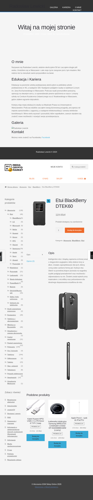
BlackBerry (36, 187)
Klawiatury (14, 268)
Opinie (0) (30, 261)
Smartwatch (11, 377)
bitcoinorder (12, 406)
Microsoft (16, 226)
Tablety (10, 362)
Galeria (54, 7)
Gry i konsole (12, 351)
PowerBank (14, 283)
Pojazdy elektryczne (15, 374)
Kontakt (77, 10)
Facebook (46, 137)
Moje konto (57, 167)
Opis (28, 255)
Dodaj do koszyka (74, 230)
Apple (14, 252)
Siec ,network (12, 366)
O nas (45, 179)
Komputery (11, 315)
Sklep (59, 179)
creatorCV (11, 410)
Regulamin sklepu (14, 460)
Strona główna (12, 187)
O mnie (78, 7)
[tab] (36, 254)
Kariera (66, 7)
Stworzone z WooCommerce (46, 487)
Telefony (10, 354)
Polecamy (11, 347)
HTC (14, 241)
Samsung (16, 248)
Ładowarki (14, 275)
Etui (29, 187)
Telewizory (11, 370)
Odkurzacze (11, 358)
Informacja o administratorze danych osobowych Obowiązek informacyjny (15, 431)
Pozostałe (16, 264)
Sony (14, 256)
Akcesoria (23, 187)
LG (13, 222)
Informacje (11, 440)
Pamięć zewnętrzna (14, 343)
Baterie (12, 287)
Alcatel (15, 260)
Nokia (14, 229)
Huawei (15, 233)
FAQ (9, 417)
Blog (31, 179)
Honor (14, 237)
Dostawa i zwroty (14, 413)
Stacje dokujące (16, 279)
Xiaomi (15, 245)
